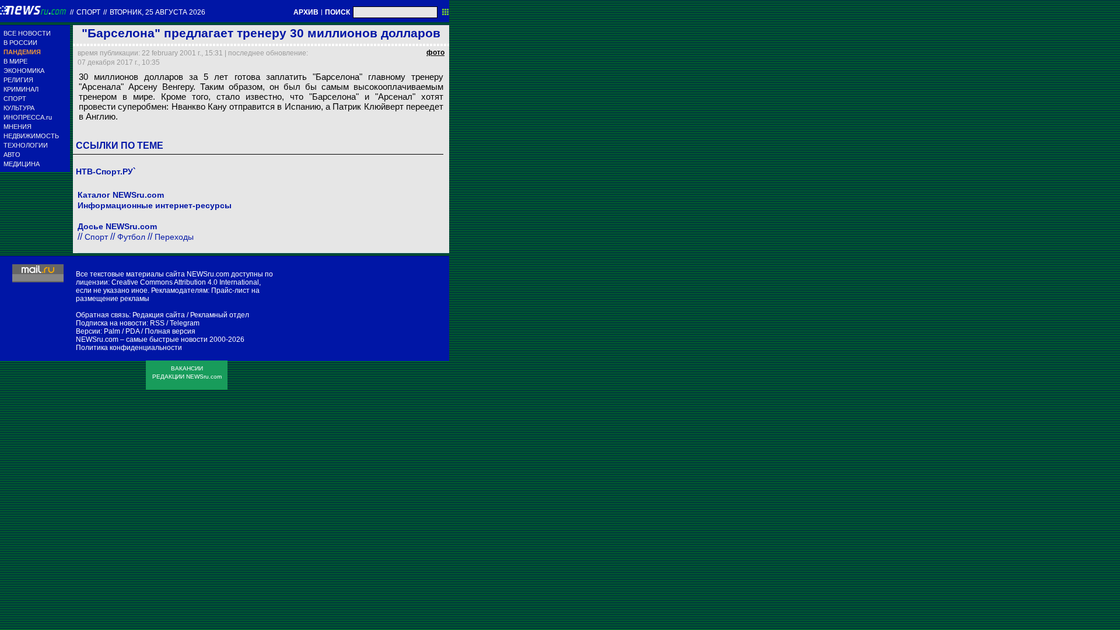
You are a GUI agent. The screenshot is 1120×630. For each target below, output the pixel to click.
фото (435, 52)
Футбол (131, 237)
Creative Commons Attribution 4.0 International (185, 282)
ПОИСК (337, 12)
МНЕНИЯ (18, 126)
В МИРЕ (15, 61)
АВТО (12, 154)
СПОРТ (15, 98)
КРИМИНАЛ (21, 89)
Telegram (185, 323)
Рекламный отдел (219, 315)
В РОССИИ (20, 42)
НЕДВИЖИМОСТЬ (31, 135)
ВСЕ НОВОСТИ (27, 33)
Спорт (88, 12)
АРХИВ (305, 12)
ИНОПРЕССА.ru (28, 117)
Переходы (174, 237)
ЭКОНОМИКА (24, 70)
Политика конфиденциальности (129, 348)
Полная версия (170, 331)
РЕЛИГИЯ (18, 79)
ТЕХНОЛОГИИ (26, 145)
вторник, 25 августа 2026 (157, 12)
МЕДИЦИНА (22, 163)
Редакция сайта (158, 315)
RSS (157, 323)
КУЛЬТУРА (19, 107)
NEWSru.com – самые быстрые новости (142, 339)
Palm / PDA (121, 331)
